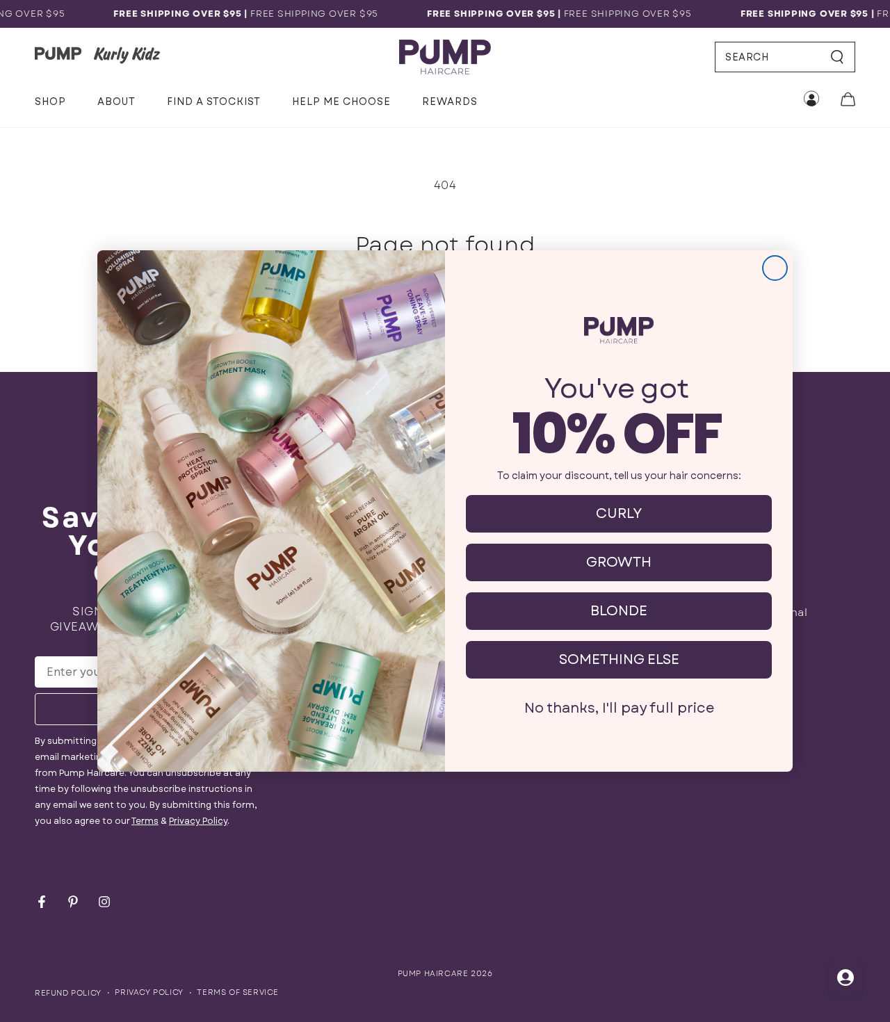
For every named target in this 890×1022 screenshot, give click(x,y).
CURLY (619, 513)
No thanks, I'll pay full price (619, 708)
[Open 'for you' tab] (845, 977)
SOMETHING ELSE (619, 659)
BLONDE (618, 611)
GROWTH (619, 562)
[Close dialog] (775, 268)
